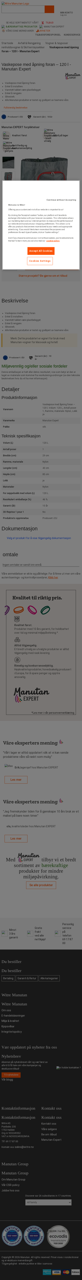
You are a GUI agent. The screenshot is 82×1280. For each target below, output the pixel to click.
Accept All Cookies (41, 251)
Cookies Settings (40, 261)
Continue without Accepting (61, 200)
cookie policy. (53, 241)
